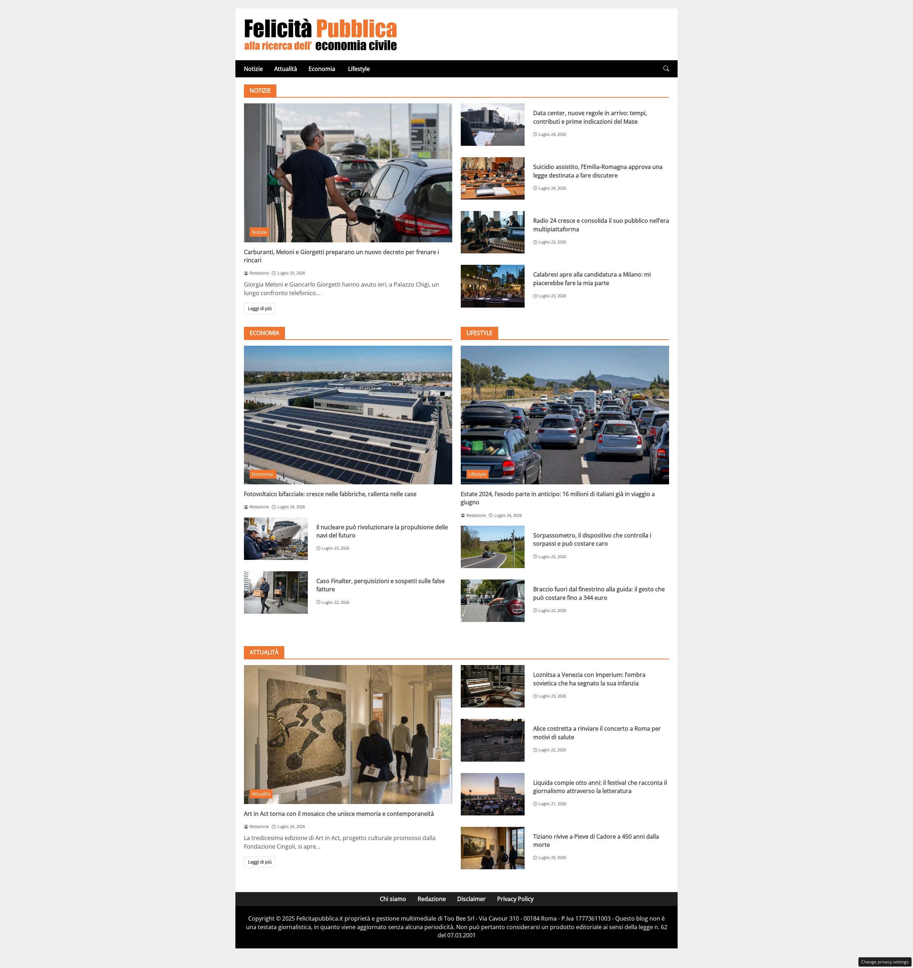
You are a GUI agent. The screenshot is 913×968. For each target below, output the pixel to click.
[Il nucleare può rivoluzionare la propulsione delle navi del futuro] (276, 539)
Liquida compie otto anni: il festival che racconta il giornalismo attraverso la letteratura (600, 787)
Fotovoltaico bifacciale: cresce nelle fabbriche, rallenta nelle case (330, 494)
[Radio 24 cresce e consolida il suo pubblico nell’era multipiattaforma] (493, 232)
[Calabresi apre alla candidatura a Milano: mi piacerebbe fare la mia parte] (493, 286)
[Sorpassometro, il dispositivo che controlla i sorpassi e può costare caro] (493, 547)
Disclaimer (471, 899)
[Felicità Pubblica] (320, 34)
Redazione (432, 899)
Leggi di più (260, 308)
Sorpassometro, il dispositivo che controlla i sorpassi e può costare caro (592, 539)
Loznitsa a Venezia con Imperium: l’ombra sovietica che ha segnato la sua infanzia (589, 679)
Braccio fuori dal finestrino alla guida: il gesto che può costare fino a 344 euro (599, 593)
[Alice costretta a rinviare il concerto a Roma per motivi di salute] (493, 740)
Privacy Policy (515, 899)
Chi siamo (393, 899)
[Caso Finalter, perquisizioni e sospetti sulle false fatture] (276, 592)
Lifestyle (359, 69)
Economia (322, 69)
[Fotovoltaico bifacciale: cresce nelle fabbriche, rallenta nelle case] (348, 415)
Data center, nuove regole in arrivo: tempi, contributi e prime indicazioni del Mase (590, 117)
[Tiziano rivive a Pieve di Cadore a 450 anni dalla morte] (493, 848)
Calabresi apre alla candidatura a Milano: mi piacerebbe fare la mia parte (592, 279)
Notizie (253, 69)
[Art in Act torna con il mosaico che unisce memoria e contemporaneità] (348, 734)
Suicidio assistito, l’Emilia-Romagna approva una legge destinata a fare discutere (598, 171)
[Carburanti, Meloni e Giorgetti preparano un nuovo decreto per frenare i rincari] (348, 172)
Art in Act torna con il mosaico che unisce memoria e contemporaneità (339, 814)
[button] (666, 69)
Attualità (285, 69)
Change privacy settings (885, 962)
